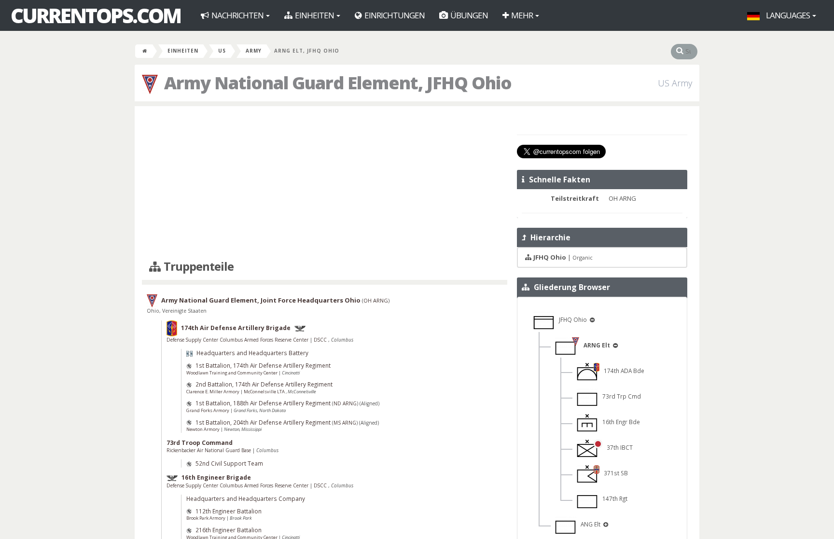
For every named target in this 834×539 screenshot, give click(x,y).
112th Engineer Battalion (228, 511)
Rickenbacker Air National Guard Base (209, 450)
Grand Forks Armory (208, 410)
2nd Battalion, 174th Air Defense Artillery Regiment (264, 384)
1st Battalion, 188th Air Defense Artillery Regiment (263, 403)
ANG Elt (589, 524)
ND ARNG (345, 403)
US (222, 50)
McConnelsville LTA (265, 391)
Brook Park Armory (206, 518)
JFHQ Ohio (571, 319)
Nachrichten (237, 15)
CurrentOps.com (96, 15)
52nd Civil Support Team (229, 463)
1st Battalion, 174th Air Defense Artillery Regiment (263, 365)
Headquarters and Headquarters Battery (252, 353)
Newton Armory (203, 429)
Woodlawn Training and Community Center (232, 373)
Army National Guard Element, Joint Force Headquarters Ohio (261, 300)
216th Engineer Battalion (228, 530)
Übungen (468, 15)
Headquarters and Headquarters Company (245, 498)
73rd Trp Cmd (619, 396)
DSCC (321, 339)
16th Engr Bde (619, 422)
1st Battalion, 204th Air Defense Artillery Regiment (263, 422)
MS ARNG (345, 422)
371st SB (613, 473)
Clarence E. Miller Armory (213, 391)
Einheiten (314, 15)
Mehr (522, 15)
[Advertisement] (324, 183)
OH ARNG (375, 300)
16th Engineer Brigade (216, 477)
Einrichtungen (394, 15)
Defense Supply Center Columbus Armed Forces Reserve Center (238, 339)
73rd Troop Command (200, 443)
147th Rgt (612, 498)
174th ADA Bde (621, 370)
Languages (787, 15)
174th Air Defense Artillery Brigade (236, 328)
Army (254, 50)
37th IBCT (617, 447)
